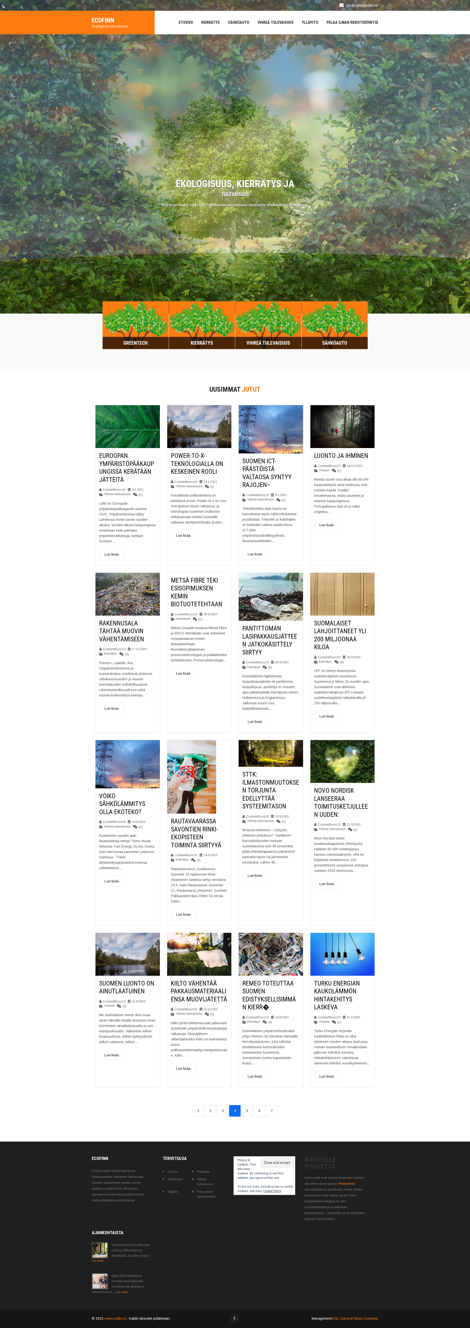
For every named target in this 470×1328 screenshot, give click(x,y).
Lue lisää (111, 553)
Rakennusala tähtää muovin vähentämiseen (121, 630)
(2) (140, 493)
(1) (212, 485)
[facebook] (234, 1317)
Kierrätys (210, 22)
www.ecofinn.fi (116, 1317)
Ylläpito (310, 22)
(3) (124, 1005)
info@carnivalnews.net (362, 5)
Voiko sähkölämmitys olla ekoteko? (122, 802)
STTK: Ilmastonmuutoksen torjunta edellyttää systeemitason (270, 789)
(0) (284, 498)
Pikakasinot (346, 1182)
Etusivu (186, 22)
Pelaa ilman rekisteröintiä (352, 22)
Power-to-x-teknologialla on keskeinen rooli (197, 462)
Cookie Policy (272, 1190)
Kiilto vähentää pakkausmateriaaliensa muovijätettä (199, 990)
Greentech (183, 617)
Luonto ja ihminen (341, 454)
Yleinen (324, 469)
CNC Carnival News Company (355, 1317)
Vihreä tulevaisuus (276, 22)
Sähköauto (238, 22)
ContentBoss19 (114, 488)
